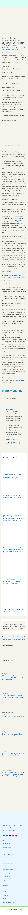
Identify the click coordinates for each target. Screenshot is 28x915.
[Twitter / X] (9, 443)
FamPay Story (6, 873)
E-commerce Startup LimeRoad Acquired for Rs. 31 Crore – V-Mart (13, 735)
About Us (5, 888)
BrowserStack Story (8, 869)
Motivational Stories (8, 850)
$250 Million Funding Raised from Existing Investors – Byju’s (13, 754)
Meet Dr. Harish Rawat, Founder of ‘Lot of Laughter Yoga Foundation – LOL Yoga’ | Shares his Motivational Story (13, 550)
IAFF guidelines (18, 221)
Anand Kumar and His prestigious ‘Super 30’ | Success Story (13, 610)
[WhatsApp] (16, 443)
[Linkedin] (11, 443)
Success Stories (7, 847)
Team (4, 891)
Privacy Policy (14, 909)
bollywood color (18, 145)
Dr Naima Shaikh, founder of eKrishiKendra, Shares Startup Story (14, 716)
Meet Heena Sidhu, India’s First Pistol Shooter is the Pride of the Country (13, 278)
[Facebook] (6, 443)
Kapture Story (6, 880)
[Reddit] (19, 443)
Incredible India (7, 858)
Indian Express (18, 236)
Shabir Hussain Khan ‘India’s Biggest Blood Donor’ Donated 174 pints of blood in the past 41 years (14, 476)
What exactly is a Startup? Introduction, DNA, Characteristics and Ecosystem (13, 678)
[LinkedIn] (7, 836)
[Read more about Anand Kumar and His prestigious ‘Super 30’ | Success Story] (14, 597)
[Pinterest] (16, 836)
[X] (10, 836)
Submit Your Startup (8, 902)
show (9, 66)
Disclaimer (8, 909)
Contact (5, 898)
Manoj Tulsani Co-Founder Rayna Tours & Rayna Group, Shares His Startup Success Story (13, 774)
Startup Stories (7, 843)
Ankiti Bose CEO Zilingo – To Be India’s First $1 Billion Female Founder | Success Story (12, 581)
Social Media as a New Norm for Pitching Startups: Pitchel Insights (13, 697)
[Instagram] (13, 836)
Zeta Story (5, 866)
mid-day (24, 387)
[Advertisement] (14, 793)
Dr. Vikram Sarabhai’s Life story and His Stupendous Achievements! (13, 496)
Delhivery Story (6, 876)
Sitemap (20, 909)
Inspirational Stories (18, 48)
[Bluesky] (14, 443)
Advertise (5, 895)
